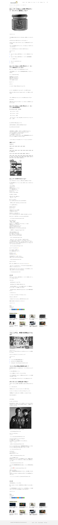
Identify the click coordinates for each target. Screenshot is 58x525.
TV (36, 2)
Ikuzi (26, 2)
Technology (41, 2)
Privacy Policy (45, 522)
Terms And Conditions (40, 522)
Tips (44, 2)
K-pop (34, 2)
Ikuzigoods (29, 2)
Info (31, 2)
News (38, 2)
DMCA (36, 522)
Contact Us (23, 2)
